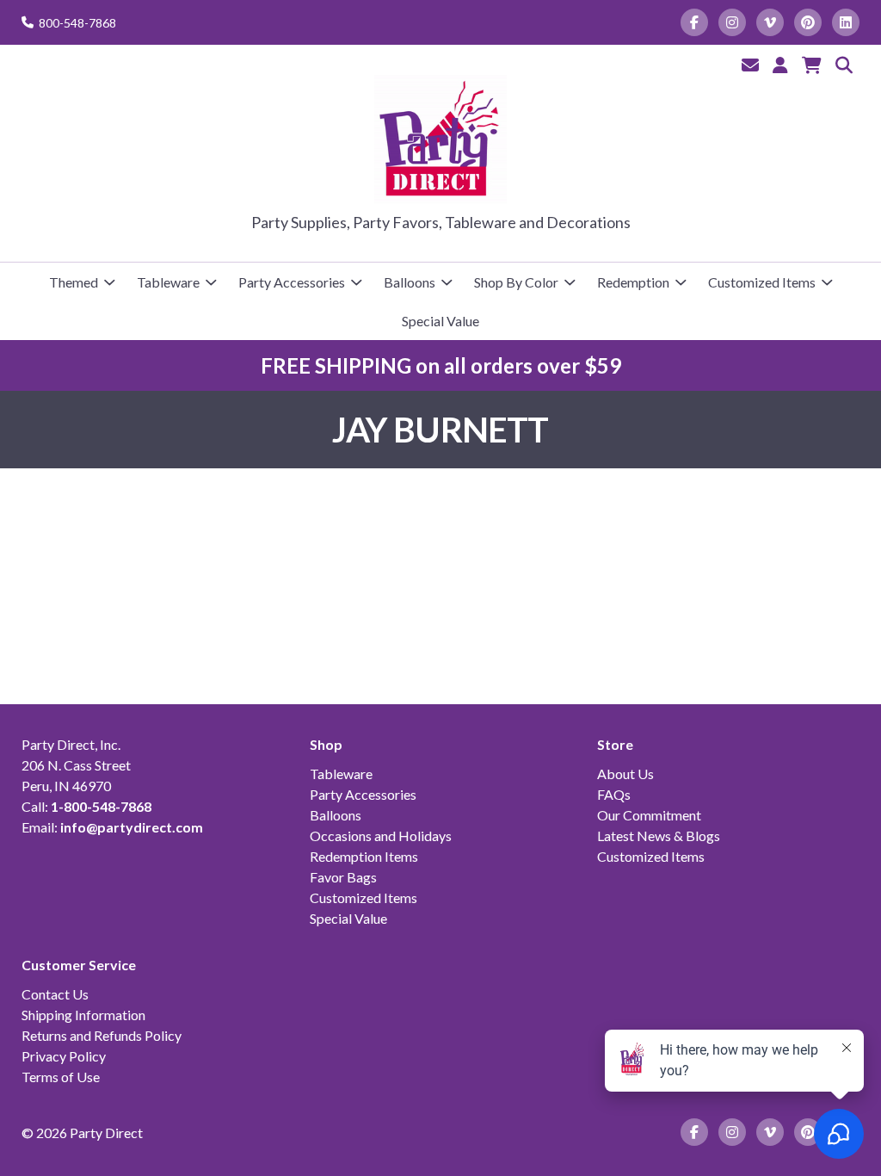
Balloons (409, 282)
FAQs (614, 794)
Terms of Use (61, 1076)
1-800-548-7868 (101, 806)
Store (615, 744)
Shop (326, 744)
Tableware (168, 282)
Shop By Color (516, 282)
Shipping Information (83, 1014)
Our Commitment (649, 815)
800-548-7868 (77, 22)
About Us (625, 773)
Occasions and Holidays (381, 835)
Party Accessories (291, 282)
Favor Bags (343, 877)
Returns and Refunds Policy (102, 1035)
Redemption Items (364, 856)
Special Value (440, 321)
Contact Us (55, 994)
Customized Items (762, 282)
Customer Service (79, 964)
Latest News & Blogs (658, 835)
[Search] (844, 64)
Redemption (633, 282)
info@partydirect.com (131, 827)
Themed (73, 282)
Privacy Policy (64, 1056)
